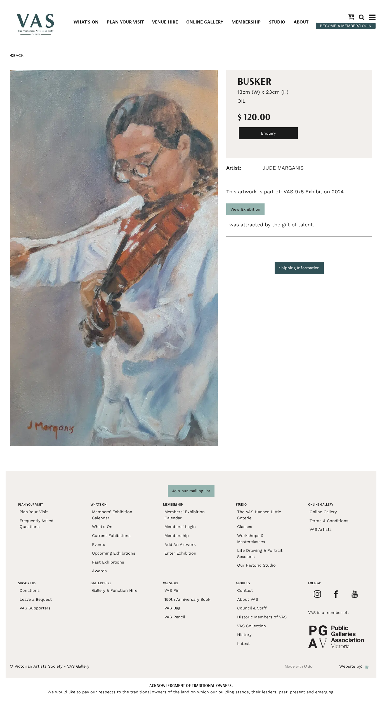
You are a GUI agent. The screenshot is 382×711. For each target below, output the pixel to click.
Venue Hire (165, 21)
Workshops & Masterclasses (251, 538)
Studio (277, 21)
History (244, 634)
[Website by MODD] (367, 666)
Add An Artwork (180, 544)
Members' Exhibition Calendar (112, 515)
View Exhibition (245, 209)
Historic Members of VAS (262, 617)
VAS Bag (172, 608)
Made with (299, 666)
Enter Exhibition (180, 553)
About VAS (247, 599)
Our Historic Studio (256, 565)
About (301, 21)
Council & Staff (252, 608)
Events (98, 544)
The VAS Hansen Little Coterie (259, 515)
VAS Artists (321, 529)
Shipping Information (299, 268)
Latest (243, 643)
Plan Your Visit (125, 21)
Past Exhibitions (108, 562)
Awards (99, 571)
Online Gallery (204, 21)
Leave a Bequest (36, 599)
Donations (30, 590)
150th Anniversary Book (187, 599)
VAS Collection (251, 626)
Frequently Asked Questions (36, 523)
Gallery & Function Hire (114, 590)
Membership (246, 21)
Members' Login (180, 526)
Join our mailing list (191, 491)
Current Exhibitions (111, 535)
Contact (245, 590)
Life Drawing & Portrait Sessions (259, 553)
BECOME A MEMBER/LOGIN (345, 26)
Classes (244, 526)
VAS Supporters (35, 608)
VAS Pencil (174, 617)
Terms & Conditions (329, 520)
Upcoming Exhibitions (113, 553)
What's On (86, 21)
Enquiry (268, 133)
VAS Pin (172, 590)
